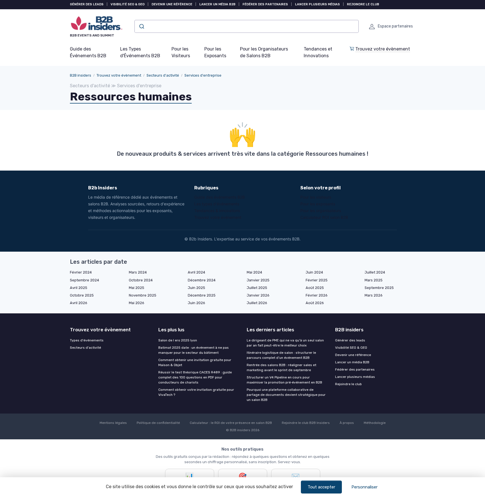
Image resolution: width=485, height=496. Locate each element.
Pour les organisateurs (320, 210)
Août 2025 (315, 288)
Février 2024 (81, 272)
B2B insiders (80, 75)
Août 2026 (315, 303)
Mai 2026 (136, 303)
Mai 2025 (136, 288)
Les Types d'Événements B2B (140, 52)
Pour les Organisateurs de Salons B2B (264, 52)
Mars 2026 (374, 295)
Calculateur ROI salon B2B (324, 217)
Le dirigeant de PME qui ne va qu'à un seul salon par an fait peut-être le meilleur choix (285, 342)
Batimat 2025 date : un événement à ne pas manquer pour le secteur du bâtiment (193, 350)
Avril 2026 (78, 303)
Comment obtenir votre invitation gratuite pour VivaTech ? (196, 392)
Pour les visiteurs (315, 197)
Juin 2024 (314, 272)
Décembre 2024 (202, 280)
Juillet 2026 (257, 303)
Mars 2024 (138, 272)
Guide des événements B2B (219, 197)
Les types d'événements (216, 203)
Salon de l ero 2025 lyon (177, 340)
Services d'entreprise (202, 75)
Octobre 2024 (141, 280)
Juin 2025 (196, 288)
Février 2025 (317, 280)
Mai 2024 (254, 272)
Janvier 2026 (258, 295)
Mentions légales (113, 423)
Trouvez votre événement (217, 217)
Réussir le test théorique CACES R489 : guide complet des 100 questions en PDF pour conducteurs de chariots (195, 377)
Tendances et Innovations (318, 52)
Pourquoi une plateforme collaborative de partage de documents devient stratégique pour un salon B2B (286, 395)
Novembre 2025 (142, 295)
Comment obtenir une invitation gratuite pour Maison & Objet (194, 362)
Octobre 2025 (82, 295)
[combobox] (246, 26)
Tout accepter (321, 487)
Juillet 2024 (375, 272)
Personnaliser (364, 487)
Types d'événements (87, 340)
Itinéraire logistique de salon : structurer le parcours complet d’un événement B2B (281, 355)
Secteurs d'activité (163, 75)
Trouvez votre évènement (382, 49)
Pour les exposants (317, 203)
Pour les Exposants (215, 52)
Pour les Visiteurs (180, 52)
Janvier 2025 (258, 280)
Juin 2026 (196, 303)
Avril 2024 (196, 272)
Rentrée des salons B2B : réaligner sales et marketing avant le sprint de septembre (281, 367)
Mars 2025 (374, 280)
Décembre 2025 (202, 295)
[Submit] (141, 26)
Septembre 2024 (84, 280)
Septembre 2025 (379, 288)
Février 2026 (317, 295)
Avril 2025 (78, 288)
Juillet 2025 (257, 288)
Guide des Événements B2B (88, 52)
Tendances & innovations (217, 210)
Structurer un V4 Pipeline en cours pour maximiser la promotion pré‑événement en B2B (284, 379)
